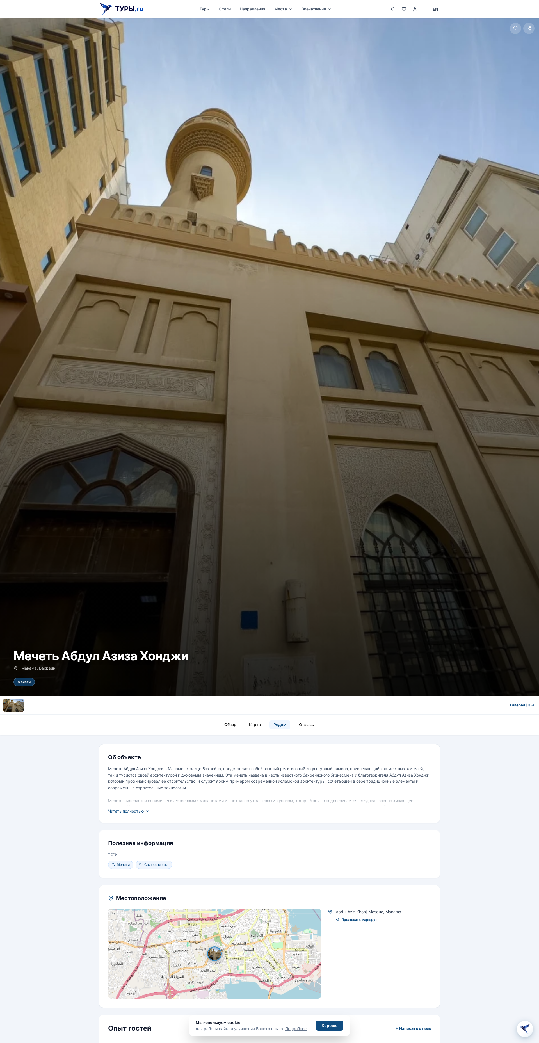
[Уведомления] (393, 9)
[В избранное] (515, 28)
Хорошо (329, 1025)
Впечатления (314, 8)
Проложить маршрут (359, 920)
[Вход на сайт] (415, 9)
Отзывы (307, 724)
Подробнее (296, 1028)
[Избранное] (404, 9)
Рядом (279, 724)
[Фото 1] (13, 705)
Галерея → (522, 705)
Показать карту (218, 953)
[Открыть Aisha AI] (525, 1029)
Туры (205, 8)
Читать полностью (126, 811)
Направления (252, 8)
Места (280, 8)
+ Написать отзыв (413, 1028)
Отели (225, 8)
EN (435, 9)
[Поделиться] (529, 28)
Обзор (230, 724)
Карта (255, 724)
